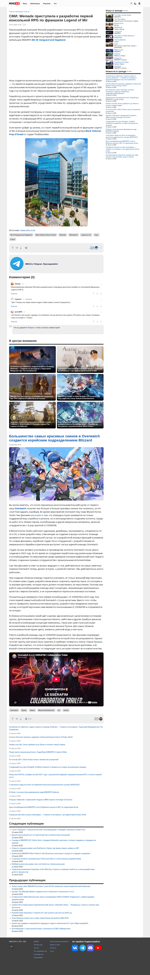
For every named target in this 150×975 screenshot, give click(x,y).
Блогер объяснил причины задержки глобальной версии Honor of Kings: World (41, 737)
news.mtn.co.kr (27, 230)
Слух (96, 235)
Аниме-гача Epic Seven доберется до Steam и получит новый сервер (37, 745)
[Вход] (139, 3)
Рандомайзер (38, 957)
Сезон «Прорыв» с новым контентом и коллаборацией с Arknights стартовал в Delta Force (48, 830)
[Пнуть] (20, 247)
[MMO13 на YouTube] (98, 948)
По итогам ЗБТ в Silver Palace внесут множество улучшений (33, 760)
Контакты (53, 948)
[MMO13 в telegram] (37, 270)
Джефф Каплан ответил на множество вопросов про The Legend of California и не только (31, 397)
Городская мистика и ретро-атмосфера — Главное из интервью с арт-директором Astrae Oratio (80, 370)
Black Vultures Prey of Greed (46, 235)
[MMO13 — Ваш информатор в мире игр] (14, 3)
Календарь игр (39, 954)
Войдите (31, 328)
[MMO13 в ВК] (75, 948)
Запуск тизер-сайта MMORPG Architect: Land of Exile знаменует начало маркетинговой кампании (51, 886)
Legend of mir (86, 235)
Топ (55, 3)
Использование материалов (59, 941)
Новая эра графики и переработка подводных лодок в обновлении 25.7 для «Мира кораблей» (50, 923)
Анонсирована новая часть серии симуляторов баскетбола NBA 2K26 (40, 918)
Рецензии (47, 3)
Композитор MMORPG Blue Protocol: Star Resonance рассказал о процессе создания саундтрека (51, 853)
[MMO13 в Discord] (90, 948)
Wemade (63, 235)
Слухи (12, 239)
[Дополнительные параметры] (101, 247)
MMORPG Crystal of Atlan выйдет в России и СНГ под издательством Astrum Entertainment (79, 397)
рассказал (36, 515)
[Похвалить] (12, 247)
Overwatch (20, 508)
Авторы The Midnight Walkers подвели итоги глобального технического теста (43, 892)
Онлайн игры (38, 945)
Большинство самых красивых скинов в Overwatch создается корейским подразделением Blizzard (120, 91)
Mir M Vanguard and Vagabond (21, 235)
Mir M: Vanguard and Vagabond (48, 39)
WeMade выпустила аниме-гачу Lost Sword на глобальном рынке (38, 864)
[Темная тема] (135, 3)
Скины (66, 710)
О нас (52, 951)
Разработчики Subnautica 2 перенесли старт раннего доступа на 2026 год (42, 913)
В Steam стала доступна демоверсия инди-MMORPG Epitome (34, 792)
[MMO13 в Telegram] (82, 948)
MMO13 (36, 941)
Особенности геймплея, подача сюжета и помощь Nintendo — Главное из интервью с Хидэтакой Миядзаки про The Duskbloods (32, 369)
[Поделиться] (26, 248)
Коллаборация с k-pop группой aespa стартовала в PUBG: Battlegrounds (41, 929)
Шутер (24, 710)
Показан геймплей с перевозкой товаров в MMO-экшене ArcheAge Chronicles (40, 800)
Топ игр (36, 948)
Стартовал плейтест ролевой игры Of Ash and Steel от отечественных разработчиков (46, 859)
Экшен (32, 710)
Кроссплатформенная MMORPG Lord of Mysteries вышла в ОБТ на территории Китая (43, 807)
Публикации (35, 3)
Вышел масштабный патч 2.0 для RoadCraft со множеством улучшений (41, 835)
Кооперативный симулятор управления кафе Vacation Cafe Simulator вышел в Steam (122, 156)
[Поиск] (131, 3)
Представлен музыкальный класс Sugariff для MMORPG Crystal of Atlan (38, 752)
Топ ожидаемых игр (40, 951)
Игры (25, 3)
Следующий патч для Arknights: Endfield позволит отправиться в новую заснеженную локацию (47, 767)
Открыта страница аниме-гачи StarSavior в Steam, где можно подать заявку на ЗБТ (45, 848)
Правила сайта (55, 945)
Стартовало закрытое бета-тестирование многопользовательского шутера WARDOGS (44, 785)
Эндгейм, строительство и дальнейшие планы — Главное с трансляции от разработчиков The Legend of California (31, 424)
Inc (59, 710)
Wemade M (74, 235)
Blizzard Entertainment (46, 710)
